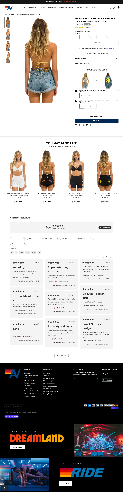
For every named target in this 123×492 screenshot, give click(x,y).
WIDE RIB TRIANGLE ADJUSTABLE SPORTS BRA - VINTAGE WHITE (18, 194)
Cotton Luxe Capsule (66, 8)
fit (16, 252)
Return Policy (28, 385)
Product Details (80, 58)
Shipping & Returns (82, 63)
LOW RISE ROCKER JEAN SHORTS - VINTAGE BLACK (105, 194)
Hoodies (42, 8)
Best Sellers (32, 8)
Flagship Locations (48, 378)
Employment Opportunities (51, 391)
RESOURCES (47, 369)
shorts (27, 252)
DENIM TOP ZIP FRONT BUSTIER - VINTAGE (98, 90)
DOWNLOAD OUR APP (109, 369)
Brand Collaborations (49, 383)
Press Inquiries (47, 388)
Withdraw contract (29, 396)
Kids (93, 8)
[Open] (4, 488)
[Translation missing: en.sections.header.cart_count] (117, 8)
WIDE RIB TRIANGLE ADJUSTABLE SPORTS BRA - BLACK (76, 194)
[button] (17, 447)
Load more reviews (61, 355)
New (24, 8)
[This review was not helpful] (38, 281)
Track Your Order (29, 380)
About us (46, 375)
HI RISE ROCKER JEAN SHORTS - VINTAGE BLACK (47, 194)
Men (87, 8)
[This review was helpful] (35, 281)
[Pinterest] (84, 125)
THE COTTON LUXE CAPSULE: (61, 2)
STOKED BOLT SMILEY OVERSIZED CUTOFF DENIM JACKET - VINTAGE (98, 100)
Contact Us (27, 373)
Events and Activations (50, 386)
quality (21, 252)
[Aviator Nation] (61, 440)
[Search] (111, 8)
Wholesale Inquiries (49, 381)
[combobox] (35, 238)
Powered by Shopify (32, 412)
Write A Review (105, 227)
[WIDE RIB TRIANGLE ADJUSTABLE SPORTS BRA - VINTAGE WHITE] (18, 170)
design (34, 252)
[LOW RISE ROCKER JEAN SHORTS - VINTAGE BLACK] (105, 170)
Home (6, 14)
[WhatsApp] (87, 125)
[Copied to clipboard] (91, 125)
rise (39, 252)
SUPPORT (27, 369)
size (12, 252)
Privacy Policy (47, 394)
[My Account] (114, 8)
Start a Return (28, 388)
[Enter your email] (97, 379)
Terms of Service (29, 393)
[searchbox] (16, 238)
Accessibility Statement (31, 391)
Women (79, 8)
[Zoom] (66, 21)
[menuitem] (24, 8)
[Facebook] (76, 125)
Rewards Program (29, 383)
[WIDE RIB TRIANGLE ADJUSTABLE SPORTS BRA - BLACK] (76, 170)
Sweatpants (52, 8)
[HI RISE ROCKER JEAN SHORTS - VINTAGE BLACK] (47, 170)
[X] (80, 125)
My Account (46, 373)
